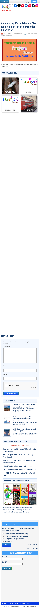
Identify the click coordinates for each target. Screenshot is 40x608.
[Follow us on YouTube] (29, 6)
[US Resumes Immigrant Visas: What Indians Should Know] (7, 420)
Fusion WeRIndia (31, 34)
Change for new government (14, 539)
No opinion (8, 541)
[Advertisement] (20, 134)
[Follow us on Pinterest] (22, 6)
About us (4, 603)
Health (5, 512)
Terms (28, 603)
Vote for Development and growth (16, 536)
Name (5, 366)
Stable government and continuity (16, 533)
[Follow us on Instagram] (36, 6)
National (29, 507)
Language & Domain (26, 1)
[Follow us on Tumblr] (33, 6)
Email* (4, 562)
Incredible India (18, 34)
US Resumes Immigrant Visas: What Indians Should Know (23, 417)
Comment (7, 346)
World (12, 510)
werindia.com (11, 507)
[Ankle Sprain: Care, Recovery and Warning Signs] (7, 432)
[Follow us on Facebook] (15, 6)
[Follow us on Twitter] (19, 6)
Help (16, 603)
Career (11, 603)
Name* (4, 557)
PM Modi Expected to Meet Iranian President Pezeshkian (19, 466)
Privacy (22, 603)
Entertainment (27, 510)
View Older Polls (32, 548)
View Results (32, 544)
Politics (18, 510)
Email (5, 374)
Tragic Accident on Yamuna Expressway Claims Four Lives (19, 469)
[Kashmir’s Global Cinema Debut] (7, 408)
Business (6, 510)
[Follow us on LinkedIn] (26, 6)
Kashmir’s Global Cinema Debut (24, 404)
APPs (34, 1)
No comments (7, 35)
